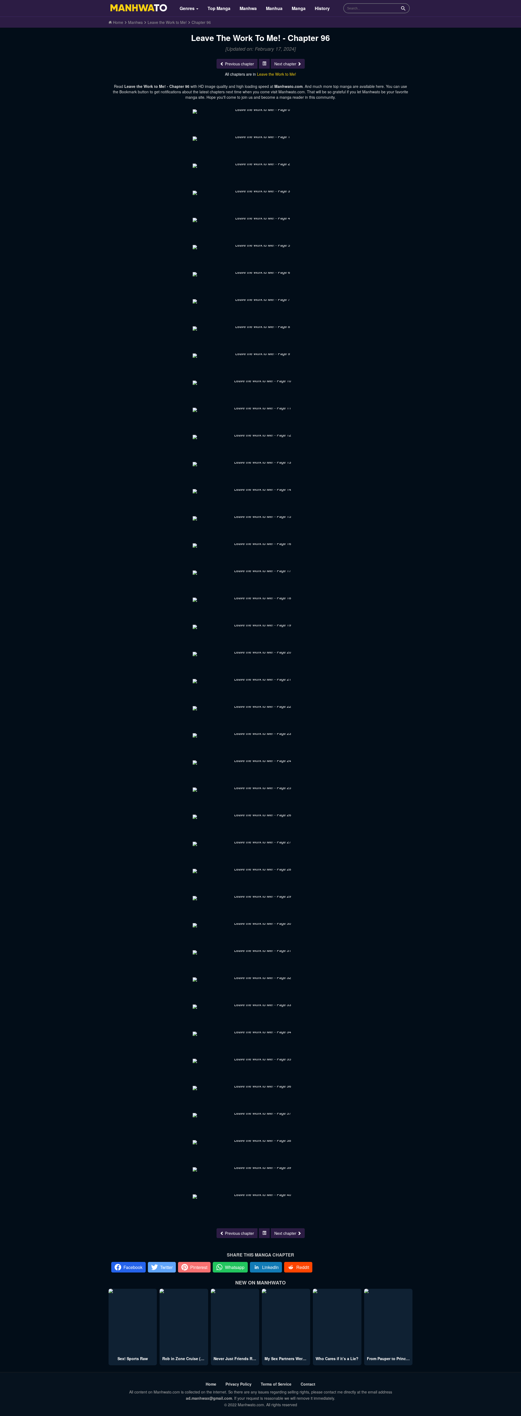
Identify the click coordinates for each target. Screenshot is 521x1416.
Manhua (274, 8)
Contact (308, 1384)
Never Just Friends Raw (236, 1358)
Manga (299, 8)
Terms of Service (276, 1384)
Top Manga (219, 8)
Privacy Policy (238, 1384)
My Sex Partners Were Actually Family (299, 1358)
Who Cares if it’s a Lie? (337, 1358)
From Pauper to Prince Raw (392, 1358)
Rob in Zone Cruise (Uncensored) (193, 1358)
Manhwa (248, 8)
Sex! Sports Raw (132, 1358)
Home (211, 1384)
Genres (188, 8)
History (322, 8)
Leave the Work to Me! (276, 74)
